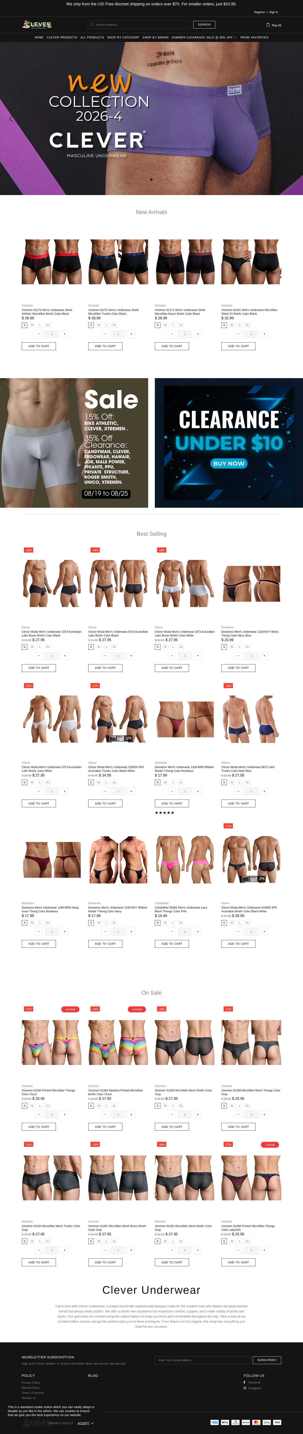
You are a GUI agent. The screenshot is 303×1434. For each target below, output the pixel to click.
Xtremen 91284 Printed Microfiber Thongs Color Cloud (48, 1092)
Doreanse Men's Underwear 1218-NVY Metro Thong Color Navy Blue (250, 633)
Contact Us (29, 1398)
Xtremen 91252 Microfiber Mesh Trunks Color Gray (51, 1227)
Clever (37, 24)
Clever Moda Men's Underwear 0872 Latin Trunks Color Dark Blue (248, 768)
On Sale (152, 993)
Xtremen (27, 305)
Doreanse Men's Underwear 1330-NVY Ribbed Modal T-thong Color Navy (117, 909)
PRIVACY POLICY (61, 1423)
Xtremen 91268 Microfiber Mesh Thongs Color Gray (250, 1092)
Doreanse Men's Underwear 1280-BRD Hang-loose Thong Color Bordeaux (50, 909)
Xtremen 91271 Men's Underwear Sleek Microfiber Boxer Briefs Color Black (180, 311)
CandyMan (162, 903)
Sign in (273, 12)
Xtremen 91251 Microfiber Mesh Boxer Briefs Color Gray (117, 1227)
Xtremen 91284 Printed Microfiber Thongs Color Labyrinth (248, 1227)
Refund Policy (31, 1387)
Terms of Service (33, 1392)
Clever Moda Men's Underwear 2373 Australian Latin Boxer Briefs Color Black (51, 633)
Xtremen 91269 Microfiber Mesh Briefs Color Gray (183, 1092)
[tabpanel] (151, 118)
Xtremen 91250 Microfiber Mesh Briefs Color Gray (183, 1227)
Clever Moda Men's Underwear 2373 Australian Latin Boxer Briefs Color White (184, 633)
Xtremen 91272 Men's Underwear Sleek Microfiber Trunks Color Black (113, 311)
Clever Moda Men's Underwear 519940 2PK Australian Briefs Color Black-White (249, 909)
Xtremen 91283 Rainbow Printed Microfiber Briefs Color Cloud (115, 1092)
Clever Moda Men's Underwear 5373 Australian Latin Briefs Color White (51, 768)
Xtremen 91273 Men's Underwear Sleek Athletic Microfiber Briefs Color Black (47, 311)
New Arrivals (151, 212)
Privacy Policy (31, 1382)
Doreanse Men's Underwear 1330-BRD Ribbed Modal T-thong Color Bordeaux (184, 768)
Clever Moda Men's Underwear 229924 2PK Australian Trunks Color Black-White (116, 768)
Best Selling (152, 534)
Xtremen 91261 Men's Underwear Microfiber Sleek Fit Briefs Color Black (249, 311)
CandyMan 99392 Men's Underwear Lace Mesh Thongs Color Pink (181, 909)
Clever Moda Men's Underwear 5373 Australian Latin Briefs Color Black (118, 633)
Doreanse (227, 627)
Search (204, 24)
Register (259, 12)
